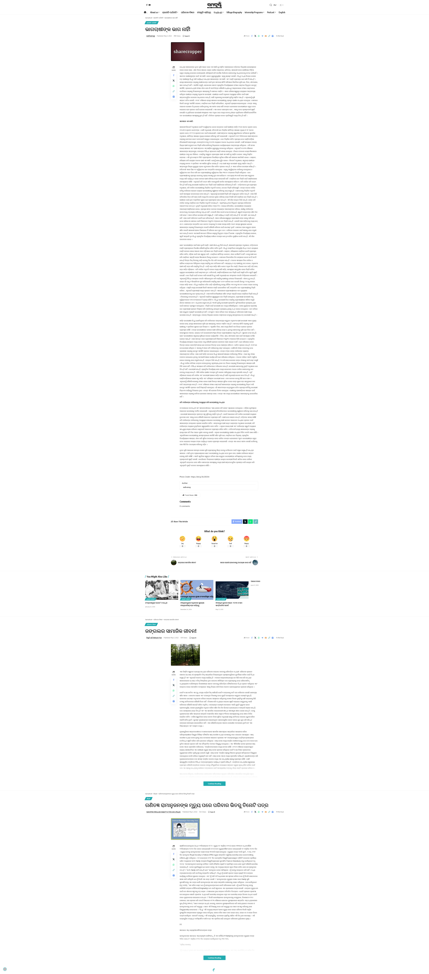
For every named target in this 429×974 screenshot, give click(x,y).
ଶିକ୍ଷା (148, 798)
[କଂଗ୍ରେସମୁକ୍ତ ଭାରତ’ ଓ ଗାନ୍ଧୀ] (161, 590)
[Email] (265, 36)
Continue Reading (214, 784)
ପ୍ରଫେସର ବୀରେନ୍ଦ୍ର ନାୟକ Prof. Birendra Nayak (163, 812)
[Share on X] (255, 36)
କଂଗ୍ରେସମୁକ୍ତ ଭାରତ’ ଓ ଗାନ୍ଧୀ (156, 603)
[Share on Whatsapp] (258, 36)
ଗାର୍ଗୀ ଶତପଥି (150, 36)
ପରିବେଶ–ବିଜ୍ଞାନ (151, 624)
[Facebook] (147, 5)
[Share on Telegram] (262, 36)
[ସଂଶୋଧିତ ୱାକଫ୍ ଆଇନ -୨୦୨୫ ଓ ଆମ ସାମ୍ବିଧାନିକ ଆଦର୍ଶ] (232, 590)
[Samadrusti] (214, 5)
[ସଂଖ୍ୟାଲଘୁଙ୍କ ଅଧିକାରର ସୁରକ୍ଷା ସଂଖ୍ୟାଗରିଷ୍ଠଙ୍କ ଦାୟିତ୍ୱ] (196, 590)
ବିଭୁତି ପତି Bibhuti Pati (154, 638)
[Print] (272, 36)
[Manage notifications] (5, 969)
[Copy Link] (269, 36)
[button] (271, 5)
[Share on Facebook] (251, 36)
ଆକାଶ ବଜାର (255, 581)
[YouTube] (149, 5)
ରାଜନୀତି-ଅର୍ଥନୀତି (152, 23)
